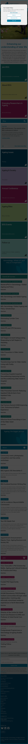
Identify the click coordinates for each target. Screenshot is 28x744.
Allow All (14, 20)
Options (14, 15)
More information (14, 12)
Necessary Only (14, 17)
